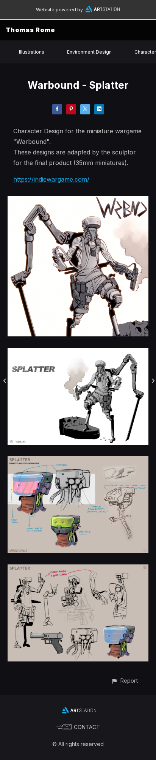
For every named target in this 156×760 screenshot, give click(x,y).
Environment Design (89, 52)
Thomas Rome (30, 30)
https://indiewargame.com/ (51, 179)
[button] (124, 680)
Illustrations (31, 52)
